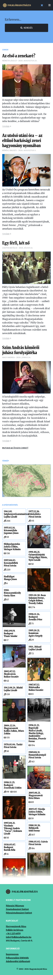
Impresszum (12, 954)
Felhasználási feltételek (17, 957)
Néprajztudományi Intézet (19, 912)
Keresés (28, 28)
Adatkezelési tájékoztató (18, 961)
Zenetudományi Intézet (17, 909)
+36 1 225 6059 (13, 933)
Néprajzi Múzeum (15, 905)
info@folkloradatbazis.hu (18, 937)
